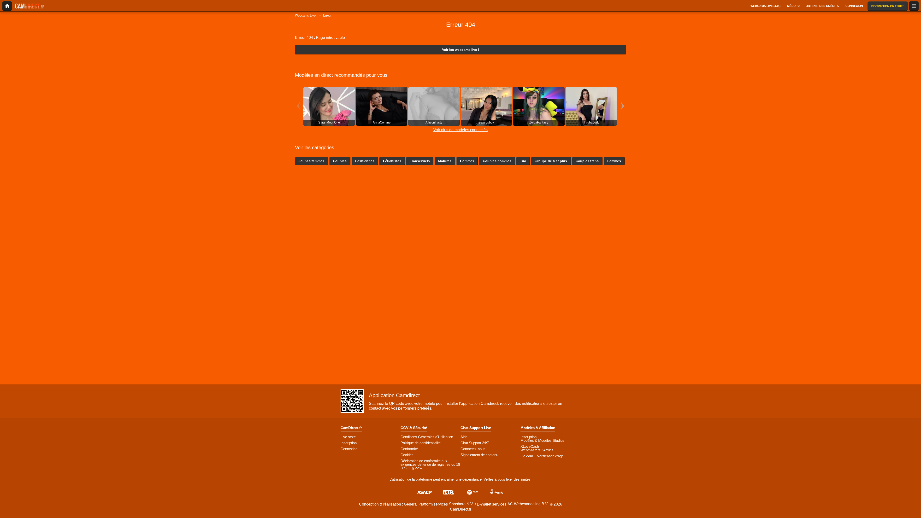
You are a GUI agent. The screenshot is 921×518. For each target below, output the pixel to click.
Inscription (349, 443)
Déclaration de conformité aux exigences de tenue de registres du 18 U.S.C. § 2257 (430, 464)
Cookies (407, 455)
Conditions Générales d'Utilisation (427, 437)
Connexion (349, 449)
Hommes (467, 161)
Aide (463, 437)
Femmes (614, 161)
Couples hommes (497, 161)
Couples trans (587, 161)
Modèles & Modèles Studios (542, 440)
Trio (523, 161)
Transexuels (420, 161)
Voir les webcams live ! (460, 50)
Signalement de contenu (479, 455)
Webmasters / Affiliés (537, 450)
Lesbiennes (364, 161)
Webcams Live (305, 15)
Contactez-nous (472, 449)
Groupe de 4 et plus (551, 161)
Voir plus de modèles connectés (460, 130)
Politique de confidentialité (421, 443)
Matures (444, 161)
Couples (340, 161)
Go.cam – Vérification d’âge (542, 456)
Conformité (409, 449)
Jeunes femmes (311, 161)
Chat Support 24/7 (474, 443)
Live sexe (348, 437)
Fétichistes (392, 161)
